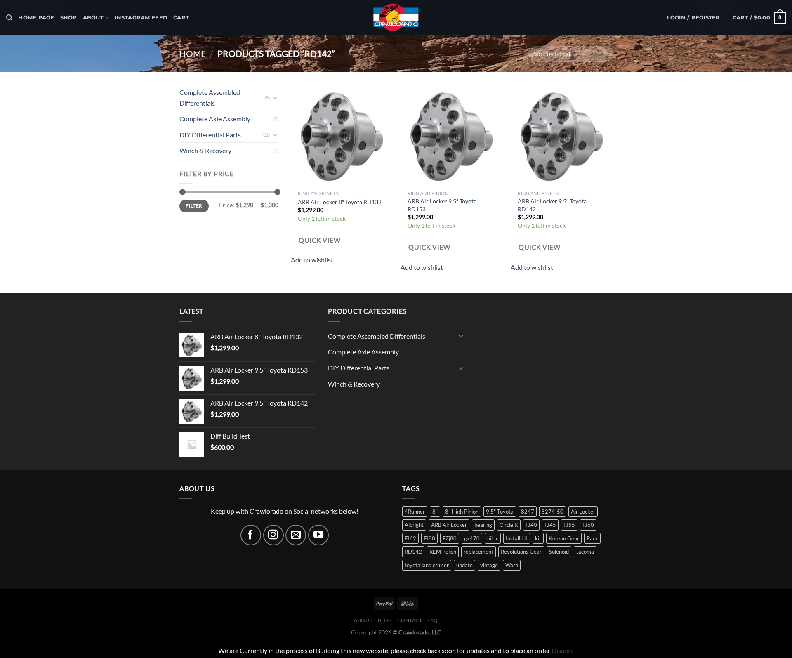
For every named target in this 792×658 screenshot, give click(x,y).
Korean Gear (564, 538)
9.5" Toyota (500, 511)
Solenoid (559, 551)
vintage (489, 565)
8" (435, 511)
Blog (385, 620)
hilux (492, 538)
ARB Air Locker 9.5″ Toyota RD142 (552, 205)
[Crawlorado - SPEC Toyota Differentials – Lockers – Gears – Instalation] (396, 17)
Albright (414, 524)
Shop (68, 17)
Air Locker (583, 511)
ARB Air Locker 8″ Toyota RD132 (340, 201)
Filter (194, 206)
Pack (592, 538)
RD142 (413, 551)
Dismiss (563, 650)
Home (192, 53)
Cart (181, 17)
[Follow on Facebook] (250, 535)
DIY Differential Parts (210, 135)
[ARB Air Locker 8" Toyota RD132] (342, 135)
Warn (511, 565)
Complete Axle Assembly (214, 119)
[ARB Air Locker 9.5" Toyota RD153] (451, 135)
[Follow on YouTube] (318, 535)
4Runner (415, 511)
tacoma (585, 551)
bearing (483, 524)
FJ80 (429, 538)
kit (538, 538)
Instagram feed (141, 17)
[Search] (9, 18)
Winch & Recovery (205, 150)
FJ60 (588, 524)
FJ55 (569, 524)
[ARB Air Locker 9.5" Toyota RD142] (562, 135)
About (93, 17)
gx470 (472, 538)
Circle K (509, 524)
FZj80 (450, 538)
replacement (478, 551)
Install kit (517, 538)
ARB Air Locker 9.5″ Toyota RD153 (442, 205)
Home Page (36, 17)
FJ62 (410, 538)
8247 (527, 511)
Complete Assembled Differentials (209, 97)
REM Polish (442, 551)
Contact (409, 620)
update (464, 565)
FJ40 (531, 524)
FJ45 (550, 524)
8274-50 (552, 511)
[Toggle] (275, 97)
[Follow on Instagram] (273, 535)
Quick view (319, 240)
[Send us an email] (295, 535)
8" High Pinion (461, 511)
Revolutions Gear (521, 551)
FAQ (432, 620)
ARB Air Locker (449, 524)
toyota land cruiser (427, 565)
